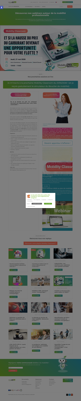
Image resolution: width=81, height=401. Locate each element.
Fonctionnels (30, 201)
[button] (1, 7)
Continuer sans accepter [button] (31, 206)
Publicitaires (50, 199)
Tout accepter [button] (48, 203)
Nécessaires (30, 199)
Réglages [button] (28, 203)
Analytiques (44, 199)
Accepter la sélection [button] (36, 203)
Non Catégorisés (37, 199)
